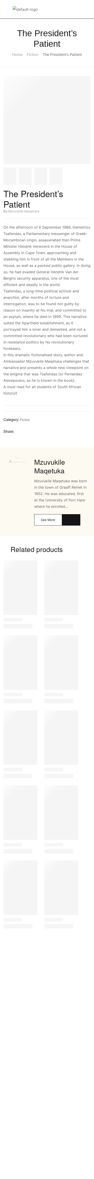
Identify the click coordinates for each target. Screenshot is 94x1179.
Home (17, 54)
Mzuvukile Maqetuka (23, 211)
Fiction (32, 54)
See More (48, 520)
